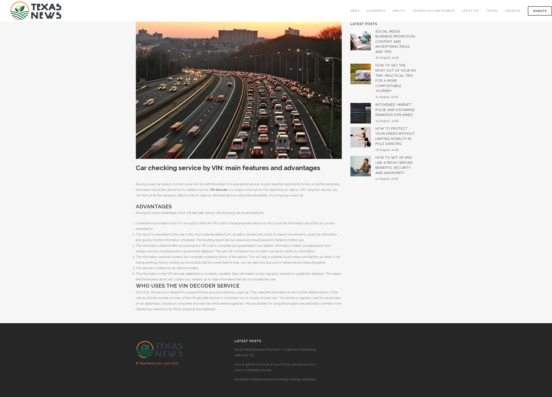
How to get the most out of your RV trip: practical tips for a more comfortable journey (275, 367)
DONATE (540, 11)
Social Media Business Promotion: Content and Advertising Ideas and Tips (395, 42)
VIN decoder (218, 189)
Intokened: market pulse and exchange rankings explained (395, 110)
